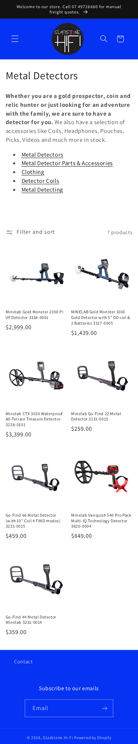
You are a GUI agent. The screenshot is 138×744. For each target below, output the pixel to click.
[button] (15, 39)
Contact (23, 661)
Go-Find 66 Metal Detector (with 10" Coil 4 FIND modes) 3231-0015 (33, 520)
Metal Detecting (42, 189)
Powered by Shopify (92, 737)
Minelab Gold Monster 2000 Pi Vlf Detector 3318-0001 (35, 314)
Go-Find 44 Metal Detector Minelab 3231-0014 (31, 619)
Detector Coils (40, 181)
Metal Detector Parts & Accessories (67, 163)
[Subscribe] (105, 708)
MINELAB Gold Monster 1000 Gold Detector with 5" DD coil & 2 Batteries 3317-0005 (100, 317)
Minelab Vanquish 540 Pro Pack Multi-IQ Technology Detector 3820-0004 (101, 520)
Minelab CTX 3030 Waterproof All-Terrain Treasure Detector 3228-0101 (34, 419)
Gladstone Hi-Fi (58, 737)
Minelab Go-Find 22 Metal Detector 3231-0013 (96, 416)
